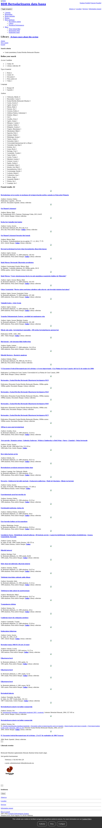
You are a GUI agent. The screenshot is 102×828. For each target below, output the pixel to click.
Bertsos (7, 18)
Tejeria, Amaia (12, 139)
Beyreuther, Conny (13, 99)
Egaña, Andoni (12, 163)
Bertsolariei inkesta (7, 693)
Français (93, 3)
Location (78, 9)
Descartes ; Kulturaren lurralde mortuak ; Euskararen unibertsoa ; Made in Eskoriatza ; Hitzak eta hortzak (37, 481)
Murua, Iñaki (12, 107)
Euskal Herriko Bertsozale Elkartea (18, 101)
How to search (5, 812)
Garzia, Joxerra (12, 103)
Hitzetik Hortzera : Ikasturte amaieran (14, 355)
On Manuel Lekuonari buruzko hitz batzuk (15, 235)
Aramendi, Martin (13, 179)
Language (4, 84)
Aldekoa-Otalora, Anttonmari (17, 113)
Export (3, 44)
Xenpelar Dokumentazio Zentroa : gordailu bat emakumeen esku (23, 316)
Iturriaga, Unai (12, 151)
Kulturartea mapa (14, 32)
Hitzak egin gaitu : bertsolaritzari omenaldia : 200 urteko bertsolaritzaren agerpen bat (30, 330)
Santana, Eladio (12, 135)
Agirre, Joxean (12, 105)
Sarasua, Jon (11, 109)
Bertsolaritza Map (14, 30)
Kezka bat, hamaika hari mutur (11, 222)
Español (98, 3)
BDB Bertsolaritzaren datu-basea (23, 4)
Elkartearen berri (7, 658)
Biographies (8, 14)
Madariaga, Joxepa (13, 137)
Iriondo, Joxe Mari (13, 167)
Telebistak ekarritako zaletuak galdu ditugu (15, 577)
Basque (10, 88)
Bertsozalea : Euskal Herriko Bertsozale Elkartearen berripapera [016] (25, 404)
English (87, 3)
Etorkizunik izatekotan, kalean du (12, 508)
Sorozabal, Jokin (13, 141)
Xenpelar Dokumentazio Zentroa (18, 813)
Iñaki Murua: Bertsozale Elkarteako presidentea (17, 262)
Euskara (82, 3)
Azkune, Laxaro (13, 161)
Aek (9, 117)
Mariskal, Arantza (13, 159)
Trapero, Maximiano (14, 129)
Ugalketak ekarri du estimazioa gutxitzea (14, 618)
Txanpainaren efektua (8, 604)
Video (9, 81)
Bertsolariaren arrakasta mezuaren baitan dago (17, 467)
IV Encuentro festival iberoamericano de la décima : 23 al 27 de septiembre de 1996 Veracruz (32, 735)
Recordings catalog (15, 21)
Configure (62, 824)
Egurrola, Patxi (12, 133)
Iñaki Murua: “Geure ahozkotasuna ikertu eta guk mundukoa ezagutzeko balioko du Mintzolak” (33, 276)
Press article (12, 79)
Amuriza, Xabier (13, 125)
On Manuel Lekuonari (8, 208)
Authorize (42, 824)
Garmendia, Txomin (14, 153)
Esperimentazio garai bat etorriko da (13, 494)
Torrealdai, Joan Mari (14, 145)
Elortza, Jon (11, 181)
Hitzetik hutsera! (6, 550)
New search (4, 43)
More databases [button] (10, 20)
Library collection (13, 66)
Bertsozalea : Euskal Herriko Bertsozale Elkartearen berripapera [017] (25, 415)
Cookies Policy (87, 819)
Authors (3, 93)
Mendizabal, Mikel (13, 131)
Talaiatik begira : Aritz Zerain (11, 303)
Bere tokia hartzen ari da (9, 454)
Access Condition (6, 60)
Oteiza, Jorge (12, 177)
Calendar (7, 12)
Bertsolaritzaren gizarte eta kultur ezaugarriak (16, 707)
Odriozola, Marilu (13, 97)
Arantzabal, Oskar (13, 165)
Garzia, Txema (12, 157)
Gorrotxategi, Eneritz (14, 171)
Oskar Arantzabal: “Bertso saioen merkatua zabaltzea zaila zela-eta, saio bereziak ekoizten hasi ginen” (35, 289)
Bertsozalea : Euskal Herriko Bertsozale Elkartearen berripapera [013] (25, 380)
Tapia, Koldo (12, 155)
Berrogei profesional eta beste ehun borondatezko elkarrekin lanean (24, 249)
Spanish (10, 90)
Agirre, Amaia (12, 121)
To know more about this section (24, 37)
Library (11, 23)
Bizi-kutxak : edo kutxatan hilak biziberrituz (16, 341)
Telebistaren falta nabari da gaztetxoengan (15, 591)
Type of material (6, 69)
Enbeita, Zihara (12, 115)
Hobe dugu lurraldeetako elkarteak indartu (15, 564)
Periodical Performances (16, 25)
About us (72, 9)
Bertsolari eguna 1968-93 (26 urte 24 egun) (15, 644)
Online (10, 64)
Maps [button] (6, 27)
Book (9, 73)
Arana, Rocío (12, 149)
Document (11, 77)
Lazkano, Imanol (13, 173)
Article (10, 75)
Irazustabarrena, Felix (14, 169)
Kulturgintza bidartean (8, 631)
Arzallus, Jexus (12, 119)
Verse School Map (14, 29)
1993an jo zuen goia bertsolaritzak (12, 427)
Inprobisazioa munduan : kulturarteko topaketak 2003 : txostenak (23, 712)
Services (85, 9)
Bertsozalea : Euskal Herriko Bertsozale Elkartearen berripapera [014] (25, 392)
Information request (95, 9)
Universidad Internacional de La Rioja (19, 143)
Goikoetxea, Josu (13, 175)
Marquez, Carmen (13, 123)
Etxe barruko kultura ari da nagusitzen (14, 521)
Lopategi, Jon (12, 183)
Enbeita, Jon (11, 147)
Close (3, 793)
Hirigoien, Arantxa (13, 127)
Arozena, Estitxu (13, 111)
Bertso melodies (10, 16)
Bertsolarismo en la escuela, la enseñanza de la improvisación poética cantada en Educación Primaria (35, 195)
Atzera (3, 41)
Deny (52, 824)
